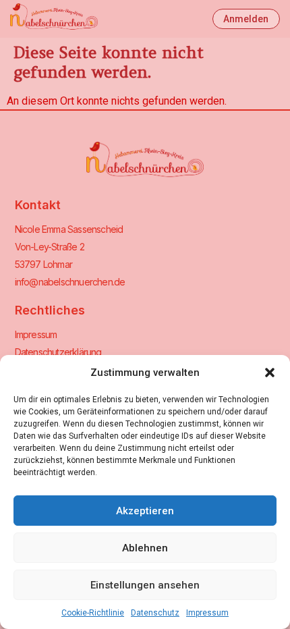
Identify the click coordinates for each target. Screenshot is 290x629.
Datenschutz (155, 613)
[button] (270, 372)
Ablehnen (145, 548)
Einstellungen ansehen (145, 585)
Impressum (207, 613)
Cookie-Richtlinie (92, 613)
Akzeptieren (145, 511)
